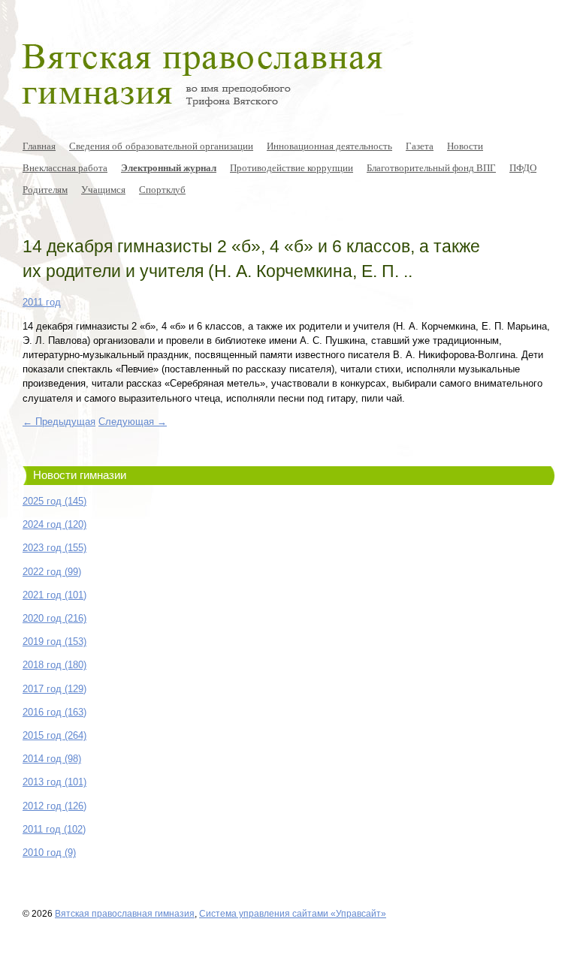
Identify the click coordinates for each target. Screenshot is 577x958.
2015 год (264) (54, 735)
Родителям (45, 189)
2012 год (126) (54, 806)
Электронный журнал (168, 167)
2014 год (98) (52, 758)
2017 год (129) (54, 688)
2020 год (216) (54, 618)
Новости (465, 145)
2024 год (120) (54, 524)
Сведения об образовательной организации (161, 145)
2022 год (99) (52, 571)
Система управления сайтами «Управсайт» (292, 913)
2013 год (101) (54, 782)
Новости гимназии (79, 475)
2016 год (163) (54, 712)
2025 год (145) (54, 501)
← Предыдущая (59, 421)
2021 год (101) (54, 595)
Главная (39, 145)
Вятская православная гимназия (125, 913)
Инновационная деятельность (329, 145)
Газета (420, 145)
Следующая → (132, 421)
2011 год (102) (54, 829)
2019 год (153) (54, 641)
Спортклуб (162, 189)
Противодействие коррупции (291, 167)
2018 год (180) (54, 664)
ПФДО (522, 167)
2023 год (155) (54, 547)
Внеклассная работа (65, 167)
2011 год (42, 302)
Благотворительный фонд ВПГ (431, 167)
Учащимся (103, 189)
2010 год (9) (49, 852)
